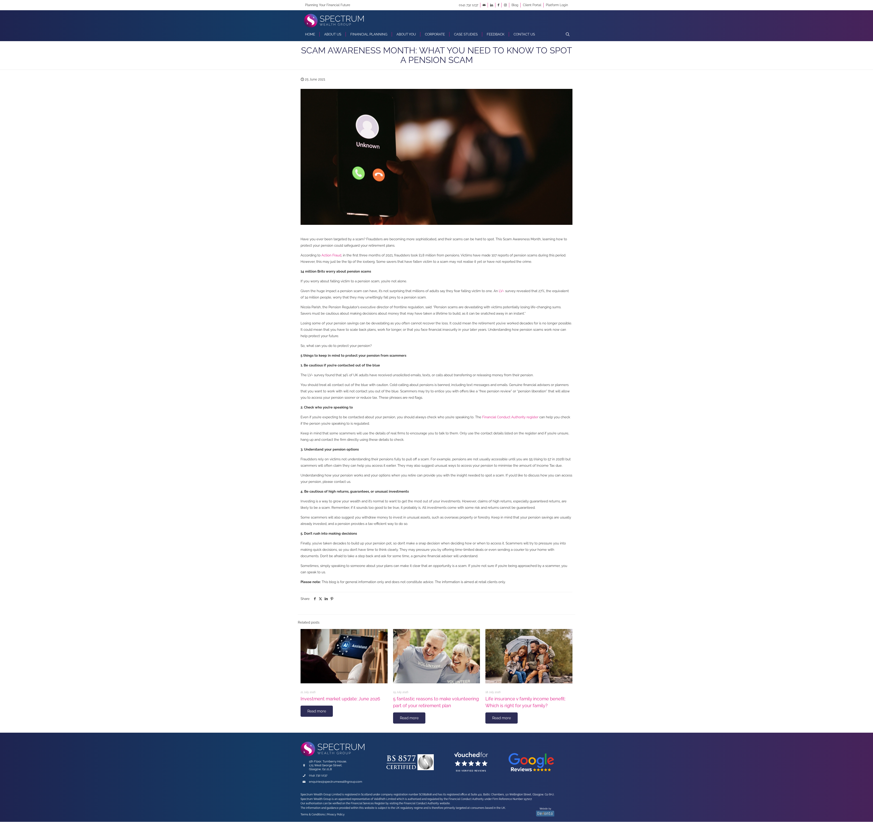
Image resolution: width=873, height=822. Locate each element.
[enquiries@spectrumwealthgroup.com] (484, 5)
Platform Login (557, 5)
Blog (515, 5)
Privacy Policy (336, 814)
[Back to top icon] (847, 811)
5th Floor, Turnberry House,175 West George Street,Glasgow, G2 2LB (328, 765)
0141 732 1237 (468, 5)
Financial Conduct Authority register (510, 417)
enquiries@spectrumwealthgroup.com (335, 781)
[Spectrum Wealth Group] (334, 19)
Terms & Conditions (313, 814)
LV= (501, 291)
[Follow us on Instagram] (505, 5)
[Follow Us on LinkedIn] (491, 5)
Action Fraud (331, 255)
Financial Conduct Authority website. (427, 803)
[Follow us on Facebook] (498, 5)
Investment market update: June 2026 (340, 699)
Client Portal (532, 5)
